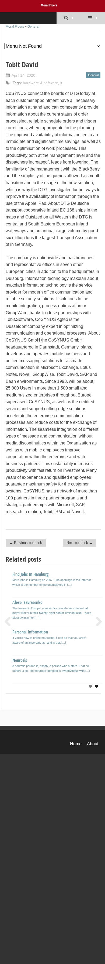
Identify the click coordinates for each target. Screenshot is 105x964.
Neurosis (19, 660)
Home (76, 743)
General (33, 26)
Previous (9, 621)
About (92, 743)
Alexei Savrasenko (27, 602)
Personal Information (30, 632)
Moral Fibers (49, 5)
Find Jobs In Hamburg (30, 574)
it (61, 83)
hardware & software (40, 83)
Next (97, 621)
